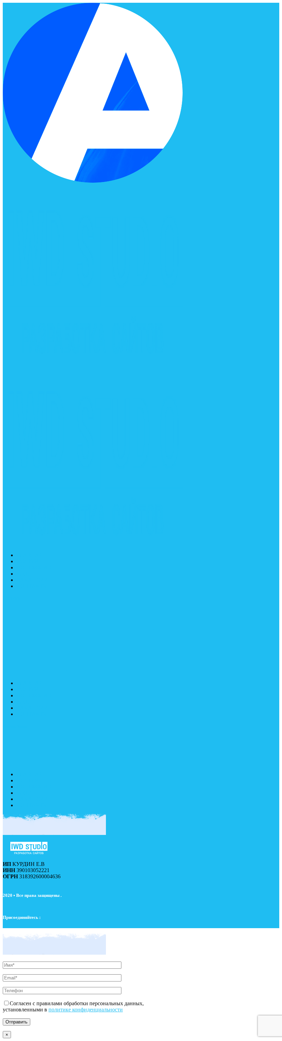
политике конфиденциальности (85, 1009)
